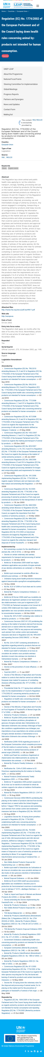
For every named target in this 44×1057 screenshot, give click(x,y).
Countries (11, 11)
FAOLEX (39, 120)
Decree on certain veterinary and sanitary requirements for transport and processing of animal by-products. (21, 557)
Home (4, 11)
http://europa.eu (7, 316)
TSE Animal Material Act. (13, 913)
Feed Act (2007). (10, 672)
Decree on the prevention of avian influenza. (20, 667)
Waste (4, 168)
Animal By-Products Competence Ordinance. (20, 592)
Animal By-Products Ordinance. (15, 905)
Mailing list (8, 114)
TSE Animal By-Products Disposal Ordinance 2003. (23, 929)
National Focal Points (12, 79)
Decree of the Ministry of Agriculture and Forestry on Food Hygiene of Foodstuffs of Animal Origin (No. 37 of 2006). (21, 709)
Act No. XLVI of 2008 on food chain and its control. (23, 587)
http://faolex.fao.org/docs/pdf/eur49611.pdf (18, 310)
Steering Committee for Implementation (21, 84)
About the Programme (13, 74)
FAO (33, 120)
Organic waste (13, 168)
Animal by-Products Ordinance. (15, 715)
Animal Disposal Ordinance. (14, 878)
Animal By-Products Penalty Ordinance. (18, 763)
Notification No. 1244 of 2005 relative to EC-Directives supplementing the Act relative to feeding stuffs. (21, 771)
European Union (22, 11)
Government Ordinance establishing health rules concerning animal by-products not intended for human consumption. (22, 942)
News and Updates (12, 104)
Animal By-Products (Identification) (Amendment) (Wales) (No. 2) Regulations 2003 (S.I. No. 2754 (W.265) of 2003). (21, 918)
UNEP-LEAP (9, 69)
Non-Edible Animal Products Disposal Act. (20, 908)
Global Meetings (10, 89)
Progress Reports (11, 94)
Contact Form (9, 109)
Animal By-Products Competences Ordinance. (21, 662)
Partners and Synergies (13, 99)
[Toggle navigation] (38, 6)
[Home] (18, 4)
